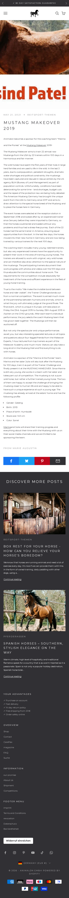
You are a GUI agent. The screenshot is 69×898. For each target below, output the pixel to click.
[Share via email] (57, 461)
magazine (9, 747)
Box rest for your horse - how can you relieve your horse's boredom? (32, 551)
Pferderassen (15, 636)
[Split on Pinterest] (42, 461)
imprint (8, 807)
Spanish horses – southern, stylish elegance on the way (33, 648)
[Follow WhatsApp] (51, 852)
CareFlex (8, 742)
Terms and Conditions (15, 813)
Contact (8, 736)
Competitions (11, 790)
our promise (10, 775)
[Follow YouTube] (33, 852)
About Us (8, 780)
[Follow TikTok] (42, 852)
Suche (7, 757)
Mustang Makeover (36, 145)
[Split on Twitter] (26, 461)
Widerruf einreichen (18, 840)
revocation (9, 818)
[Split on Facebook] (11, 461)
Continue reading (12, 579)
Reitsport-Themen (41, 114)
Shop (6, 731)
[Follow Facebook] (5, 852)
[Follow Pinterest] (23, 852)
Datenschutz (10, 823)
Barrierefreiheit (11, 828)
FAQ (6, 752)
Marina (7, 427)
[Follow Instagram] (14, 852)
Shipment (9, 785)
